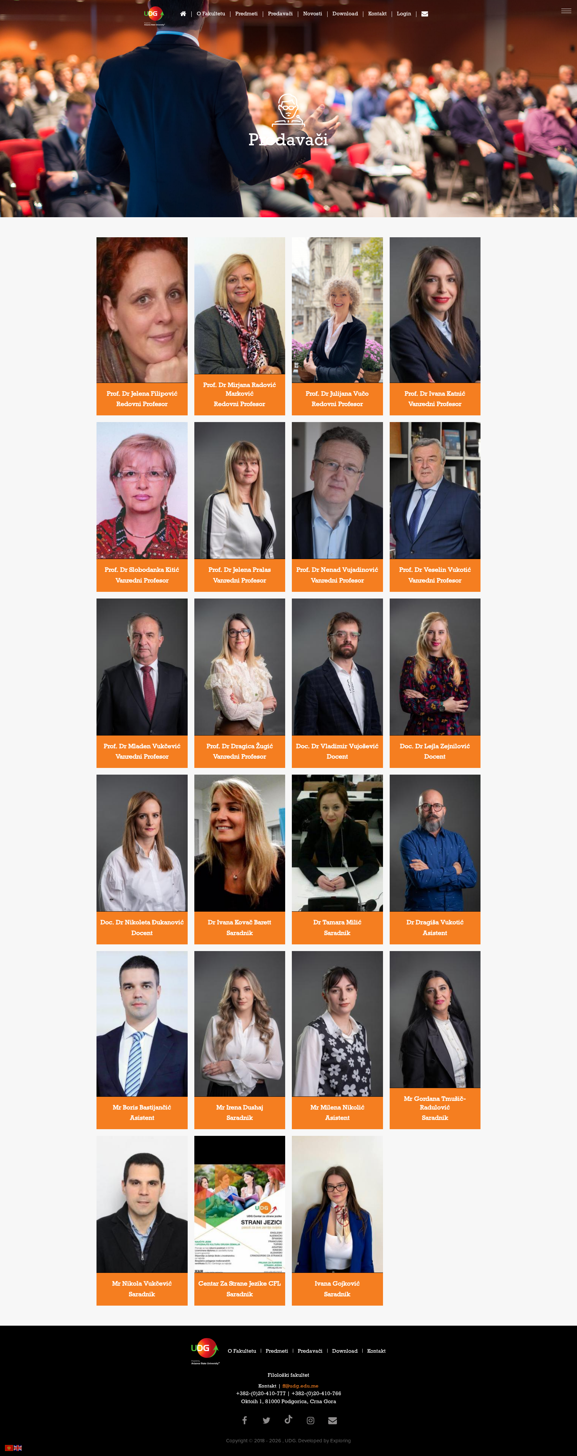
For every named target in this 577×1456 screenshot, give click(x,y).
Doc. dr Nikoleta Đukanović (142, 923)
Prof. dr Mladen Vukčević (142, 747)
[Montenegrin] (9, 1447)
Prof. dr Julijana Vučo (337, 395)
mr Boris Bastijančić (142, 1108)
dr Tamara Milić (337, 923)
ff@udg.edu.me (300, 1386)
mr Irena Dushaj (239, 1108)
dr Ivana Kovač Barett (239, 923)
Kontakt (377, 14)
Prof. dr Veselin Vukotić (435, 571)
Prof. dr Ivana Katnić (435, 395)
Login (404, 14)
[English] (18, 1447)
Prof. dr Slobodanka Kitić (142, 571)
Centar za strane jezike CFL (239, 1285)
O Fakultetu (211, 14)
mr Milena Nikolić (337, 1108)
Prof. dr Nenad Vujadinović (337, 571)
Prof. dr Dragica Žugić (240, 747)
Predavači (280, 14)
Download (345, 14)
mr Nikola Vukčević (142, 1285)
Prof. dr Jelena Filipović (142, 395)
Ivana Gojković (337, 1285)
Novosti (312, 14)
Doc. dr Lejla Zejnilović (435, 747)
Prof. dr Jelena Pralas (240, 571)
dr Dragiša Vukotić (435, 923)
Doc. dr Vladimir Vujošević (337, 747)
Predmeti (246, 14)
